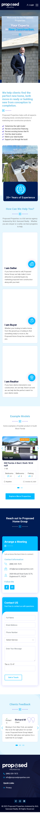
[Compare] (34, 457)
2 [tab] (22, 487)
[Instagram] (20, 801)
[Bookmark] (31, 457)
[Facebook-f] (15, 801)
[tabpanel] (20, 460)
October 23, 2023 (30, 481)
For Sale (33, 439)
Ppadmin (9, 481)
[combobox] (20, 640)
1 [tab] (18, 487)
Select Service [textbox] (12, 640)
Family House (24, 439)
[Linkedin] (24, 801)
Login (31, 5)
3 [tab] (23, 745)
